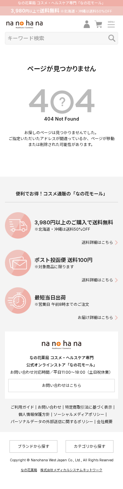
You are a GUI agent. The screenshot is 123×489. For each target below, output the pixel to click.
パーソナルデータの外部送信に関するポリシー (51, 421)
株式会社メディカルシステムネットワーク (71, 470)
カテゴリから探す (89, 446)
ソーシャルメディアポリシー (78, 414)
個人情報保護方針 (34, 414)
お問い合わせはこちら (61, 385)
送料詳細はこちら (97, 242)
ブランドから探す (33, 446)
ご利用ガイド (22, 407)
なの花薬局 (29, 470)
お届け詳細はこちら (95, 317)
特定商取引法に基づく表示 (88, 407)
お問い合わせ (49, 407)
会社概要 (105, 421)
